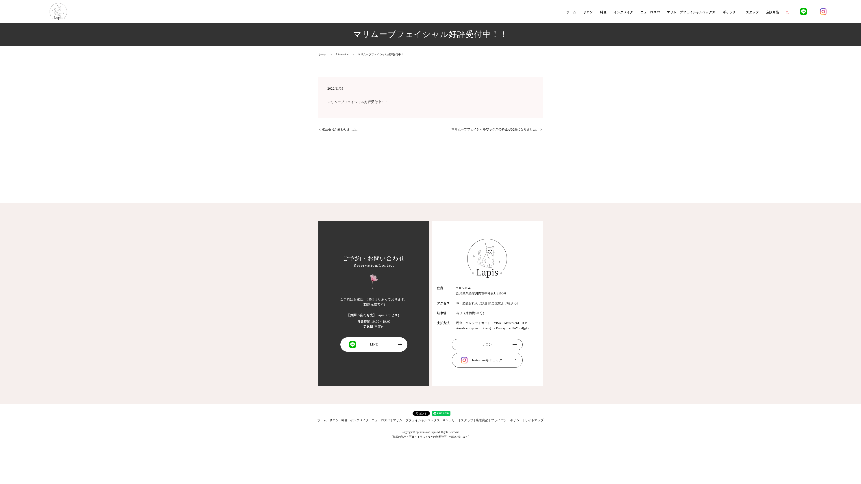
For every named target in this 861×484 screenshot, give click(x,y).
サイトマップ (534, 420)
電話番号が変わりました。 (340, 129)
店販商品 (772, 12)
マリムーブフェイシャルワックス (691, 12)
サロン (588, 12)
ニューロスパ (650, 12)
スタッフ (752, 12)
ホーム (571, 12)
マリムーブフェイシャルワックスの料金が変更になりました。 (495, 129)
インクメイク (623, 12)
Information (342, 54)
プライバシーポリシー (506, 420)
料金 (603, 12)
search (787, 12)
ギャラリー (731, 12)
